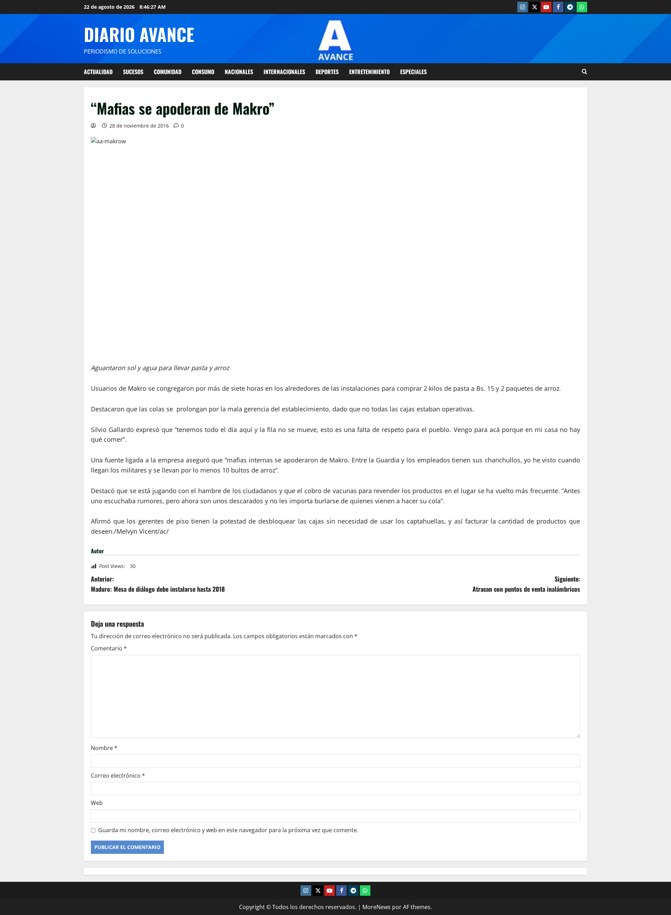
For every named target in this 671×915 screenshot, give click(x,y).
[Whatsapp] (582, 7)
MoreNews (376, 907)
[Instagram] (522, 7)
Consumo (203, 71)
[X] (534, 7)
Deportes (327, 71)
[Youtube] (546, 7)
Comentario (109, 648)
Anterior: (158, 583)
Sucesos (133, 71)
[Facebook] (558, 7)
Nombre (104, 748)
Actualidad (98, 71)
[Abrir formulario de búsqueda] (584, 71)
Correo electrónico (118, 775)
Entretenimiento (369, 71)
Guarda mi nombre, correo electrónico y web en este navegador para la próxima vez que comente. (228, 830)
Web (97, 803)
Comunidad (167, 71)
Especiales (413, 71)
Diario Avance (139, 34)
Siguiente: (526, 583)
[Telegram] (570, 7)
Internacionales (284, 71)
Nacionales (239, 71)
